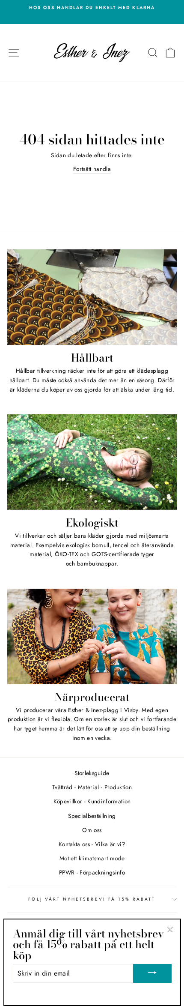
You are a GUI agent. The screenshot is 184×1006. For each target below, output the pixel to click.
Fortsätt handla (92, 169)
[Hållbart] (92, 297)
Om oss (91, 830)
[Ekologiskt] (92, 462)
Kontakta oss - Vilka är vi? (92, 844)
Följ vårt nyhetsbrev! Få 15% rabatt (91, 899)
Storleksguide (91, 773)
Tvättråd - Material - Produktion (92, 787)
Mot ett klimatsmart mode (92, 858)
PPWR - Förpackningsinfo (92, 872)
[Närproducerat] (92, 636)
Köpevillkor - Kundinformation (92, 801)
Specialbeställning (92, 815)
